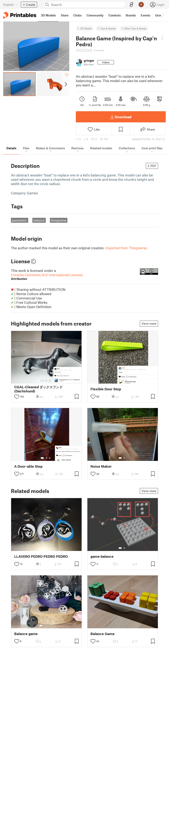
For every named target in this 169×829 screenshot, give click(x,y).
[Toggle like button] (16, 396)
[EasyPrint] (131, 4)
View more (148, 323)
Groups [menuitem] (160, 15)
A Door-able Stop (28, 466)
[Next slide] (65, 84)
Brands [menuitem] (131, 15)
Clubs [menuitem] (77, 15)
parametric (19, 220)
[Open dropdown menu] (162, 37)
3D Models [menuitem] (48, 15)
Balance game (26, 634)
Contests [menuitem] (114, 15)
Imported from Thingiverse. (126, 248)
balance (39, 220)
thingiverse (58, 220)
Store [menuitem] (64, 15)
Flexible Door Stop (105, 389)
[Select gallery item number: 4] (51, 625)
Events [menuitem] (145, 15)
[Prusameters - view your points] (141, 4)
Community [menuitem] (95, 15)
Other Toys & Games (135, 28)
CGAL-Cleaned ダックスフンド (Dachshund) (38, 389)
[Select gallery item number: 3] (49, 380)
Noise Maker (101, 466)
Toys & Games (108, 28)
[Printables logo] (19, 15)
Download (123, 117)
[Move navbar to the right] (163, 15)
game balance (102, 556)
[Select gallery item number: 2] (46, 380)
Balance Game (102, 634)
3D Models (86, 28)
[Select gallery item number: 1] (42, 380)
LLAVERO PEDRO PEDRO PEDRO (41, 556)
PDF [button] (153, 166)
